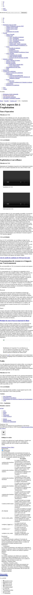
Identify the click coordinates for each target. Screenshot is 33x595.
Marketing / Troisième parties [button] (9, 561)
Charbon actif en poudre (12, 27)
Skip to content (3, 574)
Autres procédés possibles (15, 56)
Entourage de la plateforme (12, 85)
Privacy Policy (10, 447)
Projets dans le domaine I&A (16, 64)
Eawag (4, 412)
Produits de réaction (14, 50)
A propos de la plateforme (9, 71)
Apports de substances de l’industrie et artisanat (20, 82)
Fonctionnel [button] (4, 536)
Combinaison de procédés (12, 31)
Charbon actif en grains (11, 29)
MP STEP (11, 81)
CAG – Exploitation (14, 41)
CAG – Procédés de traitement (16, 39)
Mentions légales (7, 420)
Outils (7, 68)
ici (8, 355)
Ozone (7, 30)
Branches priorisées (11, 63)
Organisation (9, 74)
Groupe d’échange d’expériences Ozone (19, 52)
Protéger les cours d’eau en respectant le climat (14, 320)
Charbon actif (9, 35)
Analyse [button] (4, 553)
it (3, 4)
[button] (4, 575)
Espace (1, 308)
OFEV (4, 413)
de (3, 2)
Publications (6, 70)
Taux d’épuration (7, 396)
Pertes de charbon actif (14, 42)
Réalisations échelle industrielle (10, 94)
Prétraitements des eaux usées (13, 67)
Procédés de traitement (14, 48)
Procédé (5, 33)
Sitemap (5, 419)
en (3, 6)
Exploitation (12, 49)
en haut (2, 408)
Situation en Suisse (10, 61)
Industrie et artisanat (8, 59)
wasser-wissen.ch (7, 416)
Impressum (4, 447)
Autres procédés (10, 53)
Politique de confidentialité (9, 421)
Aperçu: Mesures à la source (13, 60)
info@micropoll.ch (26, 427)
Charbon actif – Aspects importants (17, 44)
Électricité (2, 290)
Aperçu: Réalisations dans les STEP (15, 26)
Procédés (6, 101)
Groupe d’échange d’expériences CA (18, 45)
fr (3, 3)
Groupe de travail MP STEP (16, 75)
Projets (7, 79)
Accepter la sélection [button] (7, 571)
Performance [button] (5, 544)
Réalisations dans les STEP (9, 24)
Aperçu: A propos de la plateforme (14, 72)
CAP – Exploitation (14, 38)
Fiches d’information (14, 66)
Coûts (4, 400)
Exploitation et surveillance (9, 397)
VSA (4, 411)
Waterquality (6, 415)
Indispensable (6, 450)
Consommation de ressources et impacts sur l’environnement (17, 399)
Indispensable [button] (5, 448)
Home (1, 101)
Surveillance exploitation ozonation (11, 98)
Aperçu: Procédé (10, 34)
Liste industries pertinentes (9, 97)
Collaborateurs (9, 83)
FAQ (4, 8)
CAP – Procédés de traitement (16, 37)
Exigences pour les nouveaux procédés (18, 57)
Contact (5, 10)
